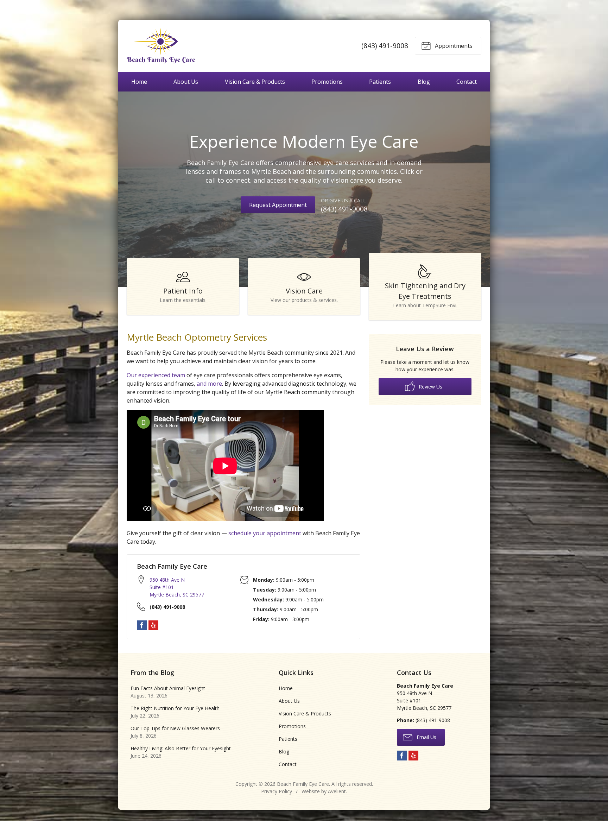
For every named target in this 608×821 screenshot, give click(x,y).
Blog (424, 82)
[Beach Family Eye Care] (161, 45)
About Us (185, 82)
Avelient (337, 791)
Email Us (425, 737)
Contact (466, 82)
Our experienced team (156, 375)
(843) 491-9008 (384, 45)
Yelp (153, 625)
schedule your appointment (264, 533)
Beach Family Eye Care (303, 784)
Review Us (429, 386)
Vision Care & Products (255, 82)
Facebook (142, 625)
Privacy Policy (276, 791)
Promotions (327, 82)
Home (139, 82)
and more (209, 383)
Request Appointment (278, 205)
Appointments (453, 46)
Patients (380, 82)
